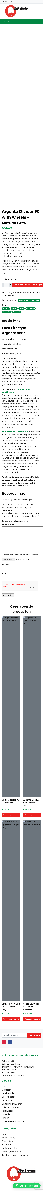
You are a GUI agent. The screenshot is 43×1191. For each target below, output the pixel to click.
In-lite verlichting (10, 1148)
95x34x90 (6, 308)
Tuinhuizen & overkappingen (16, 1155)
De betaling (7, 1100)
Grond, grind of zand (12, 1151)
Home (5, 1134)
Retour (5, 1118)
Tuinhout (6, 1144)
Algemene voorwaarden (13, 1121)
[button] (27, 1185)
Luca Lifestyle (30, 308)
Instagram (4, 1042)
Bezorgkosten (8, 1097)
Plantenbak (16, 311)
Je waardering (8, 521)
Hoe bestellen (8, 1093)
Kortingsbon (8, 1111)
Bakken (21, 308)
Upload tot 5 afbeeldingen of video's (20, 555)
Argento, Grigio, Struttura (29, 300)
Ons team (6, 1090)
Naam (5, 565)
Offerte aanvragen (11, 1107)
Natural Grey (7, 311)
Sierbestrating (8, 1137)
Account (38, 2)
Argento (14, 308)
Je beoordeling (10, 524)
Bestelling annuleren (12, 1104)
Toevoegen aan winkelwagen (11, 815)
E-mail (5, 573)
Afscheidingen (8, 1141)
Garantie (6, 1114)
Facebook (10, 1042)
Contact (5, 1086)
